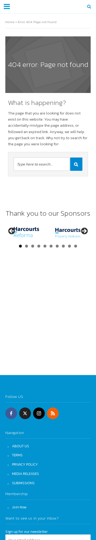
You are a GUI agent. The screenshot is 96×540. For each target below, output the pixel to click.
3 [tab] (32, 246)
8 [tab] (63, 246)
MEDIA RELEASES (25, 473)
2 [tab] (26, 246)
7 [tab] (57, 246)
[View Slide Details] (26, 232)
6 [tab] (51, 246)
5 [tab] (44, 246)
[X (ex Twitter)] (25, 413)
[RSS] (53, 413)
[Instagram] (39, 413)
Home (9, 21)
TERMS (17, 455)
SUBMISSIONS (23, 483)
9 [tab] (69, 246)
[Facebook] (11, 413)
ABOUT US (20, 446)
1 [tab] (20, 246)
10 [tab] (75, 246)
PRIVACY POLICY (25, 464)
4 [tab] (38, 246)
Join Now (19, 507)
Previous (12, 231)
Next (84, 231)
